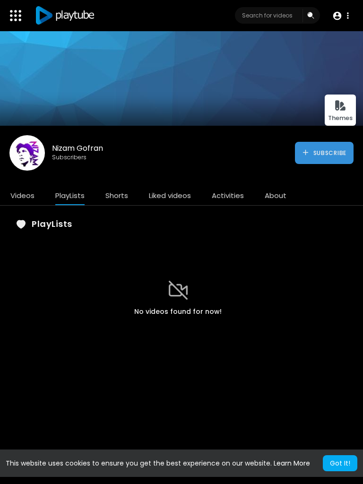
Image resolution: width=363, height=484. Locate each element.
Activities (228, 195)
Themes (340, 117)
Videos (22, 195)
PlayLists (70, 195)
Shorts (116, 195)
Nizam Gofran (77, 148)
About (275, 195)
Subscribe (328, 153)
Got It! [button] (340, 463)
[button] (340, 15)
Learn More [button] (292, 463)
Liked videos (170, 195)
